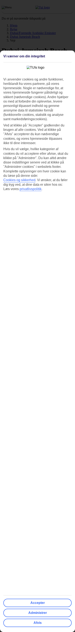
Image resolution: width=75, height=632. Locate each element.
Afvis (38, 623)
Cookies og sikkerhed (19, 180)
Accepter (37, 603)
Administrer (37, 613)
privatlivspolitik (30, 189)
